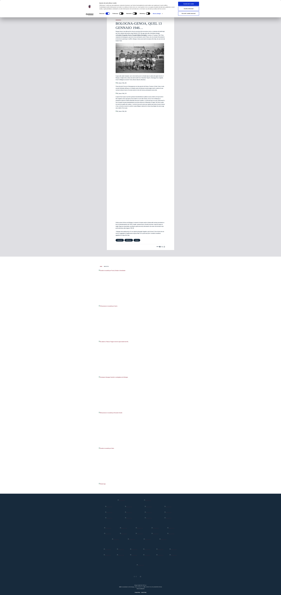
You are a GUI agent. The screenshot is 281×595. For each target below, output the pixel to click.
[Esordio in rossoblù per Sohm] (140, 475)
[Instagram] (134, 577)
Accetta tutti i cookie (188, 3)
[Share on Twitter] (162, 247)
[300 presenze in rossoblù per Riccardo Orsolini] (140, 439)
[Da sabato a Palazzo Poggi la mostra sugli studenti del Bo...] (140, 368)
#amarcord (119, 240)
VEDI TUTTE (106, 266)
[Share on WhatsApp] (164, 247)
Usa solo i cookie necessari (189, 13)
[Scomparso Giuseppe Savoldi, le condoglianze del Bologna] (140, 404)
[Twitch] (144, 577)
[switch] (121, 13)
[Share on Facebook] (160, 247)
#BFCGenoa (128, 240)
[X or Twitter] (138, 577)
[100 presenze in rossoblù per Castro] (140, 333)
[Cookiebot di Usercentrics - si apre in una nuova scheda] (89, 14)
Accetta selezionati (188, 8)
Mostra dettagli (157, 13)
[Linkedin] (140, 577)
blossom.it (142, 588)
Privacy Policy (137, 592)
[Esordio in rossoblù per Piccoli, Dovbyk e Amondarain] (140, 297)
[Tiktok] (142, 577)
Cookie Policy (143, 592)
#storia (136, 240)
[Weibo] (146, 577)
